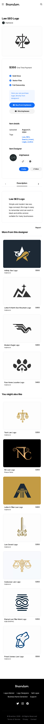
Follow (36, 169)
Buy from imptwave (23, 105)
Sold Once (16, 76)
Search (25, 139)
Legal (24, 142)
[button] (38, 184)
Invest (30, 139)
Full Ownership (18, 85)
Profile (24, 169)
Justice (30, 142)
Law (23, 137)
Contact (34, 719)
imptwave (9, 23)
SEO (28, 137)
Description (22, 183)
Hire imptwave (23, 111)
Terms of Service (13, 719)
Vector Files (17, 80)
